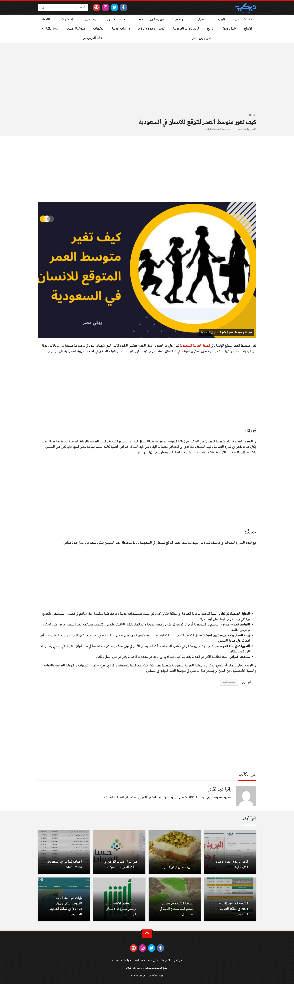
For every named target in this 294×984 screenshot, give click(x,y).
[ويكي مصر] (245, 8)
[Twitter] (114, 7)
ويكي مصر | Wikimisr (146, 960)
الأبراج (248, 29)
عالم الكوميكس (93, 38)
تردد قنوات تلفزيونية (186, 29)
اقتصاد (45, 19)
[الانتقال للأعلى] (147, 933)
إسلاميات (67, 19)
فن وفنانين (157, 19)
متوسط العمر (229, 682)
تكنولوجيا (220, 19)
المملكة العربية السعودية (195, 346)
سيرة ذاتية (52, 29)
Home (252, 115)
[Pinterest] (96, 7)
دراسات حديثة (121, 29)
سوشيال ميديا (76, 29)
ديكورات (98, 29)
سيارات (199, 19)
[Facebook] (123, 7)
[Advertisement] (147, 80)
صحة (139, 19)
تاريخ (210, 29)
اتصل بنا (165, 960)
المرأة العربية (91, 19)
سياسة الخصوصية (121, 960)
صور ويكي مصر (201, 38)
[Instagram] (105, 7)
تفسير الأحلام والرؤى (151, 29)
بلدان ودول (229, 29)
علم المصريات (179, 19)
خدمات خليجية (115, 19)
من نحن (178, 960)
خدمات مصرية (243, 19)
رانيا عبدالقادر (244, 129)
